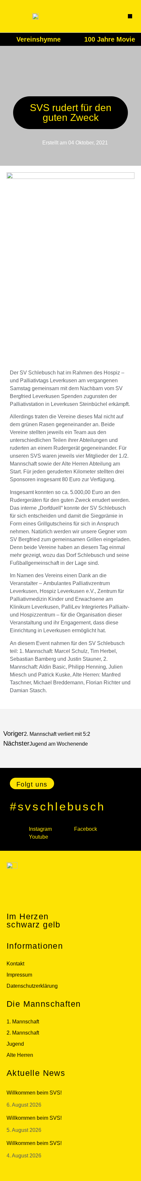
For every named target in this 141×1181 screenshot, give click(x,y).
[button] (130, 16)
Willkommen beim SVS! (34, 1092)
